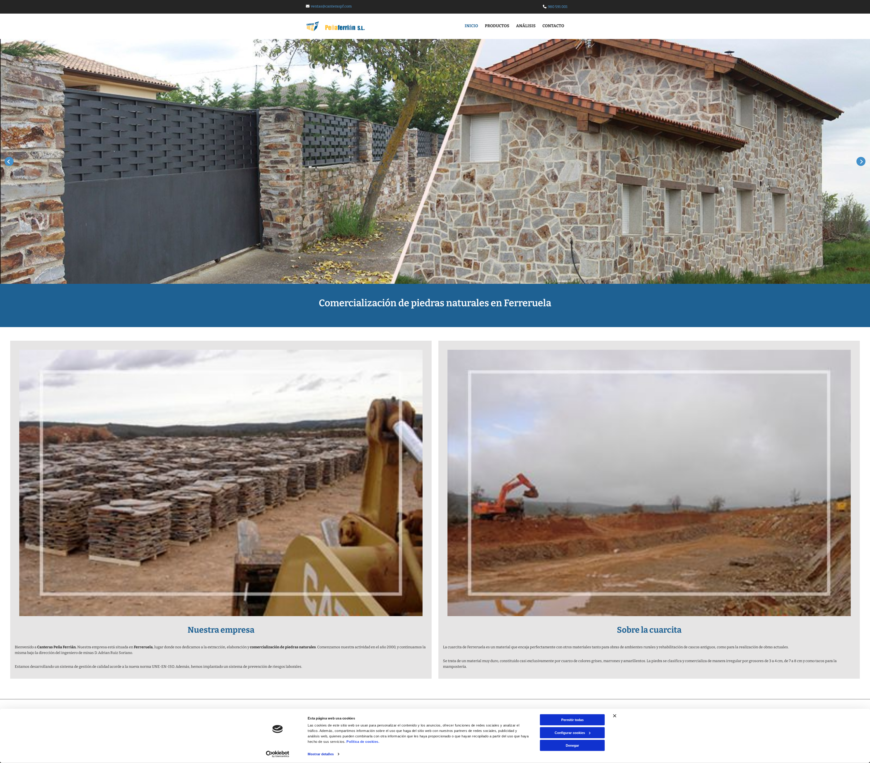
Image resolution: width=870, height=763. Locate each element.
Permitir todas (572, 720)
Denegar (572, 745)
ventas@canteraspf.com (331, 6)
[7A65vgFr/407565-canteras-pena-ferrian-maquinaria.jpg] (649, 483)
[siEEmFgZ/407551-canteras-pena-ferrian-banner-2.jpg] (435, 161)
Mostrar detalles (321, 754)
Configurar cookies (570, 732)
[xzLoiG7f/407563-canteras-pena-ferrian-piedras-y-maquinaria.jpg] (221, 483)
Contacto (553, 25)
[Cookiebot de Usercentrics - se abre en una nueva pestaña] (277, 754)
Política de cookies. (362, 742)
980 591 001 (558, 7)
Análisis (526, 25)
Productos (497, 25)
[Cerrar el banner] (614, 715)
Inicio (471, 25)
